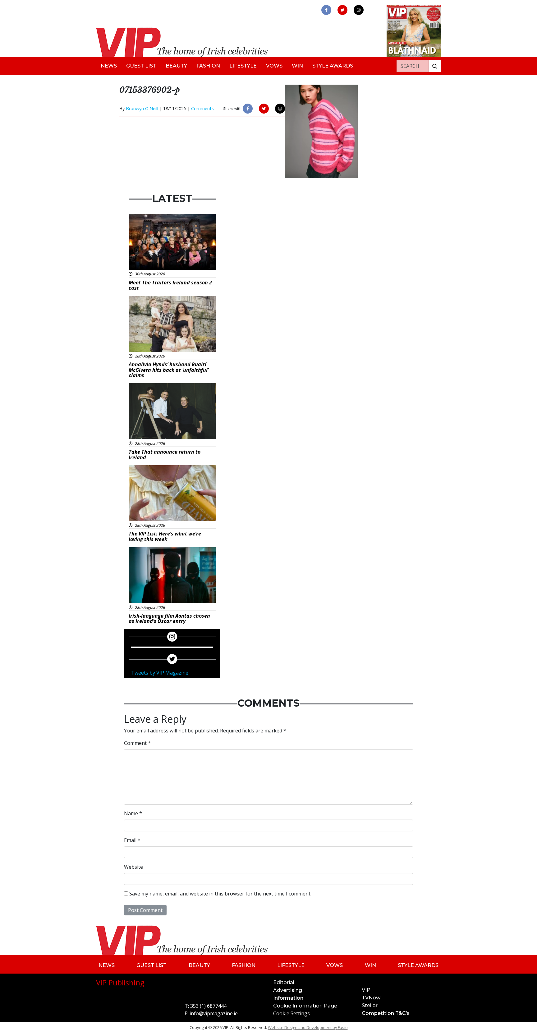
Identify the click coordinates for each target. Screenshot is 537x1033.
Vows (274, 66)
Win (297, 66)
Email (132, 840)
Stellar (370, 1005)
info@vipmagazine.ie (214, 1013)
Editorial (283, 982)
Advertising (287, 990)
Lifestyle (243, 66)
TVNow (371, 998)
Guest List (141, 66)
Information (288, 998)
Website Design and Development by (308, 1027)
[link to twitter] (342, 10)
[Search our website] (435, 66)
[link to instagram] (359, 10)
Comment (137, 743)
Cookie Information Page (305, 1006)
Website (133, 866)
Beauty (176, 66)
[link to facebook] (326, 10)
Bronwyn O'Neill (142, 108)
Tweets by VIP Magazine (159, 672)
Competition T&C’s (386, 1013)
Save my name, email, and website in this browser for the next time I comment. (220, 893)
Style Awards (332, 66)
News (109, 66)
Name (133, 813)
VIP (366, 990)
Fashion (208, 66)
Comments (202, 108)
